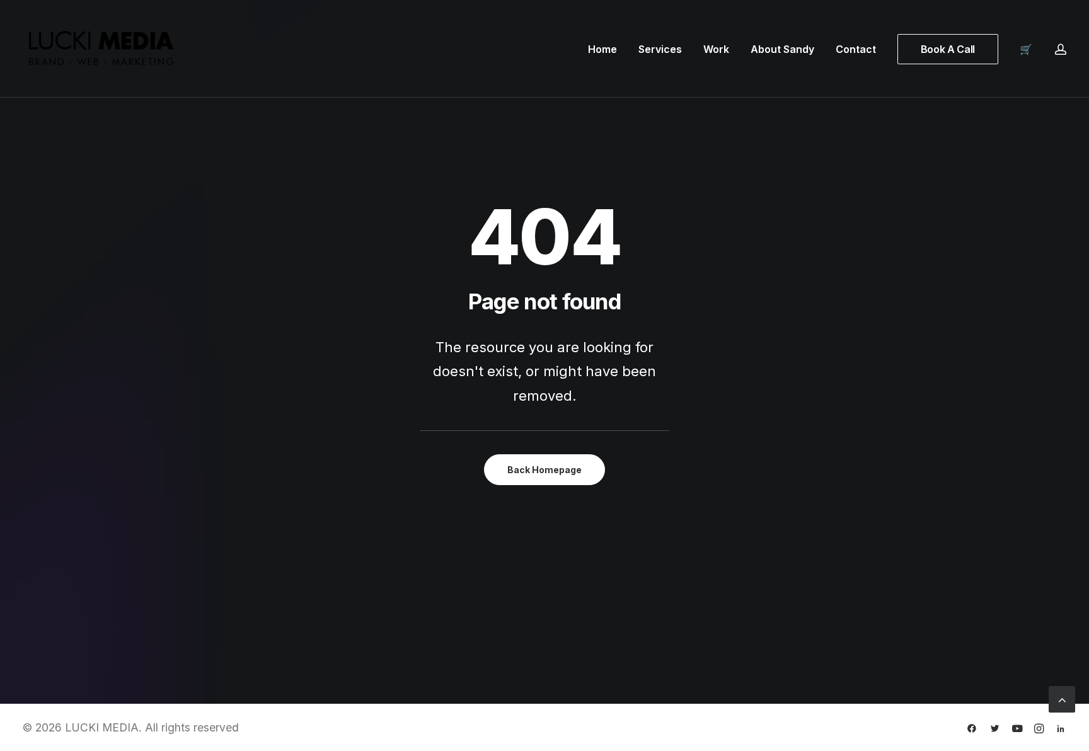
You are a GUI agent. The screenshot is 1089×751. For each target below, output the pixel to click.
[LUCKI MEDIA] (101, 49)
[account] (1060, 49)
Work (716, 49)
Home (602, 49)
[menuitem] (602, 49)
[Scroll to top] (1062, 698)
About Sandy (782, 49)
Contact (856, 49)
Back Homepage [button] (544, 469)
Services (660, 49)
